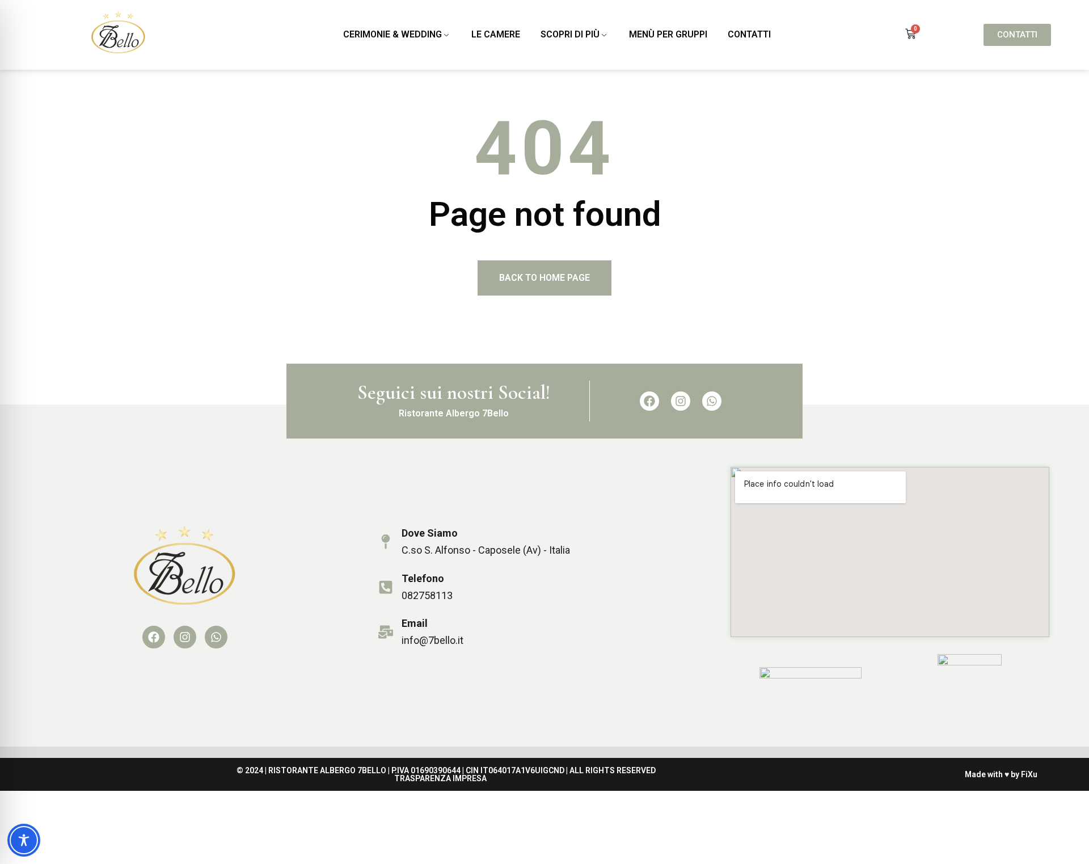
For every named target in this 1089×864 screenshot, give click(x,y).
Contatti (749, 34)
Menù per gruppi (668, 34)
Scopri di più (570, 34)
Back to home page (544, 277)
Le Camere (495, 34)
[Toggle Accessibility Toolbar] (24, 840)
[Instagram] (680, 401)
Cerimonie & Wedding (392, 34)
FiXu (1029, 774)
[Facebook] (649, 401)
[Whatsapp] (711, 401)
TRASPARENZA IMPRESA (440, 778)
